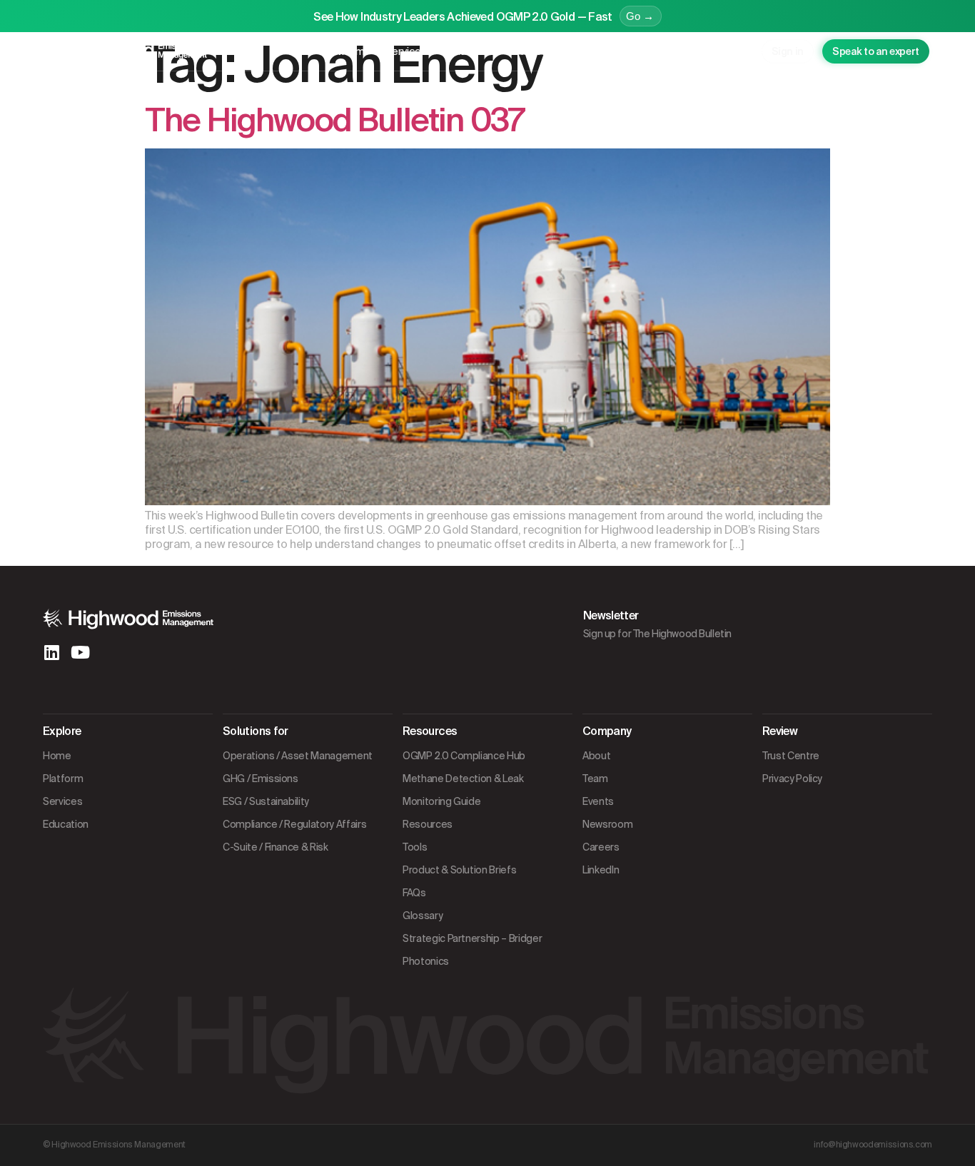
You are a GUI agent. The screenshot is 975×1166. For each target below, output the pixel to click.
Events (598, 801)
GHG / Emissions (260, 778)
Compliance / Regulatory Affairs (294, 824)
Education (471, 51)
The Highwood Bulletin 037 (334, 120)
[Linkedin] (51, 652)
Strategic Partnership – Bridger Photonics (472, 950)
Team (595, 778)
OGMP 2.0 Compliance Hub (464, 755)
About (596, 755)
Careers (601, 847)
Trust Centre (790, 755)
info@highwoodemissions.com (873, 1144)
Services (406, 51)
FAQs (414, 892)
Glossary (423, 915)
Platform (343, 51)
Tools (415, 847)
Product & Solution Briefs (459, 869)
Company (619, 51)
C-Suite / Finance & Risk (275, 847)
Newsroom (607, 824)
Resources (542, 51)
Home (57, 755)
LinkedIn (600, 869)
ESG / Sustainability (266, 801)
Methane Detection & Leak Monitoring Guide (463, 790)
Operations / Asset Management (298, 755)
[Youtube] (80, 652)
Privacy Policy (792, 778)
